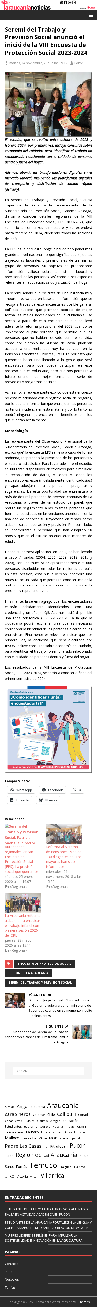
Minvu (43, 1138)
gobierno (31, 1126)
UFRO (9, 1176)
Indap (70, 1126)
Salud (84, 1155)
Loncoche (47, 1132)
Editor (78, 63)
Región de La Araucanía (28, 973)
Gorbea (45, 1126)
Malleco (12, 1138)
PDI (46, 1146)
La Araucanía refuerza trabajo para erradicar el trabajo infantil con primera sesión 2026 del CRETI (22, 925)
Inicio (9, 1271)
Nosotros (12, 1279)
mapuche (29, 1138)
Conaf (9, 1121)
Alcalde (10, 1107)
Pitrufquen (59, 1146)
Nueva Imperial (69, 1138)
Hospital (58, 1126)
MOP (53, 1138)
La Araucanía (14, 1132)
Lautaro (32, 1132)
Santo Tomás (16, 1166)
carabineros (18, 1114)
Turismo (79, 1167)
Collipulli (66, 1114)
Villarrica (52, 1175)
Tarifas (10, 1287)
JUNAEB (81, 1126)
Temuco (43, 1165)
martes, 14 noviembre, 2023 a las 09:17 (38, 63)
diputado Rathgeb (48, 1121)
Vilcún (34, 1176)
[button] (90, 15)
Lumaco (79, 1132)
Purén (9, 1156)
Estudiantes (13, 1126)
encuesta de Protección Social (44, 964)
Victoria (22, 1176)
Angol (23, 1106)
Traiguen (65, 1167)
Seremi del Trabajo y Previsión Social (40, 982)
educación (70, 1120)
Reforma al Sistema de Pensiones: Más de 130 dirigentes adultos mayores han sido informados (64, 856)
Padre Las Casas (23, 1146)
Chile (51, 1114)
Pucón (78, 1145)
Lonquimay (64, 1132)
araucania (38, 1107)
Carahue (39, 1115)
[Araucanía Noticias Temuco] (48, 7)
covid (18, 1121)
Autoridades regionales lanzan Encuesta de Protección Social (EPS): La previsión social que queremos (22, 859)
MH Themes (81, 1302)
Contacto (11, 1263)
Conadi (83, 1114)
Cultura (29, 1121)
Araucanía (63, 1105)
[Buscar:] (48, 1071)
